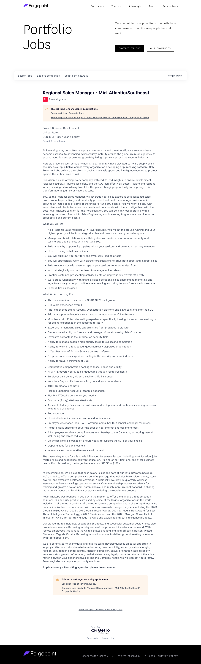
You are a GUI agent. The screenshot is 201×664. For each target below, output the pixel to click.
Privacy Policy (168, 656)
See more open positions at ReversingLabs (100, 609)
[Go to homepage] (39, 653)
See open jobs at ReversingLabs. (68, 113)
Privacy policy (93, 638)
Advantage (134, 6)
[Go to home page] (35, 6)
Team (152, 6)
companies (48, 75)
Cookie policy (108, 638)
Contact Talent (130, 48)
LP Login (149, 656)
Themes (116, 6)
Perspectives (170, 6)
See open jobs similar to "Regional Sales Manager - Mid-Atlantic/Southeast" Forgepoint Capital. (100, 117)
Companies (97, 6)
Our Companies (160, 48)
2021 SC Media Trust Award (128, 510)
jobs (25, 75)
